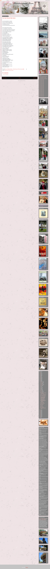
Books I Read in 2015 (41, 90)
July (41, 386)
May (41, 388)
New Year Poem (11, 70)
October (41, 383)
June (41, 387)
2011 (40, 414)
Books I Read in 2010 (41, 96)
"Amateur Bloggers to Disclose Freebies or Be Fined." (42, 519)
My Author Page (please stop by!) (43, 76)
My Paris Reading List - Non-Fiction (43, 78)
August (41, 385)
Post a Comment (5, 74)
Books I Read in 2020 (41, 85)
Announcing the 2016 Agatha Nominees (42, 397)
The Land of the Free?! (42, 396)
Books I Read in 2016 (41, 89)
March (41, 390)
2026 (40, 372)
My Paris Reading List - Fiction (42, 77)
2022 (40, 376)
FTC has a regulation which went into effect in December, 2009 (43, 518)
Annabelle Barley (42, 402)
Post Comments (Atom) (21, 80)
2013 (40, 412)
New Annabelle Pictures (43, 395)
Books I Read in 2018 (41, 87)
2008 (40, 417)
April (41, 389)
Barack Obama (42, 404)
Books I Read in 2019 (41, 86)
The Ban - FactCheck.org (43, 394)
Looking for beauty (42, 403)
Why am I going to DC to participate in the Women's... (43, 401)
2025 (40, 373)
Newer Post (4, 77)
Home (20, 77)
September (41, 384)
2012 (40, 413)
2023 (40, 375)
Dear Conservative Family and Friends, (43, 393)
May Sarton (6, 70)
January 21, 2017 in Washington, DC (42, 399)
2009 (40, 416)
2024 (40, 374)
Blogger (27, 567)
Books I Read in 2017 (41, 88)
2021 (40, 377)
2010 (40, 415)
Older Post (35, 77)
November (41, 382)
